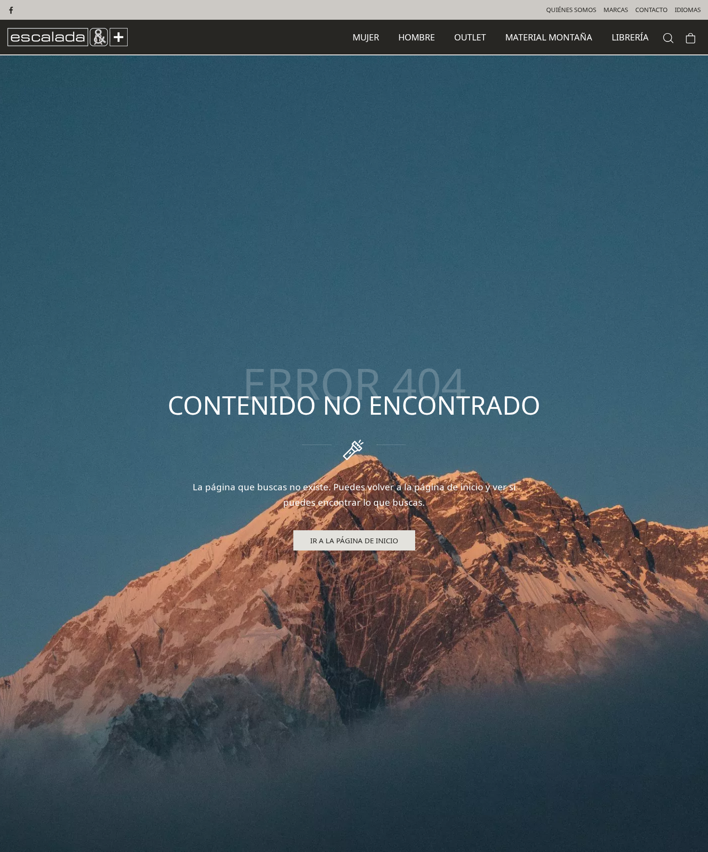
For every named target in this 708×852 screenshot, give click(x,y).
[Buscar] (668, 37)
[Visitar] (11, 10)
